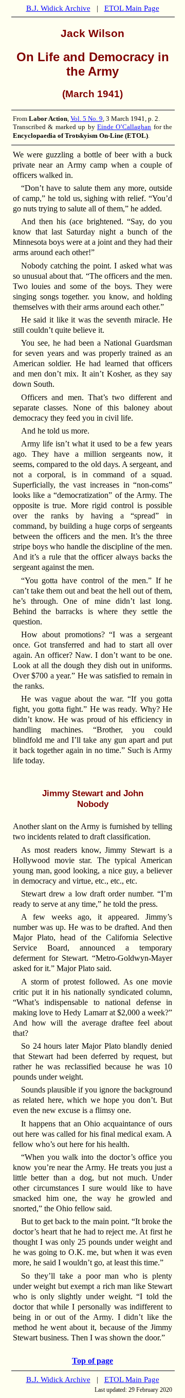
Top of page (92, 1360)
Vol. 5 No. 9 (86, 118)
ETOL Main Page (131, 8)
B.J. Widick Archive (58, 8)
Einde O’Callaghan (124, 127)
